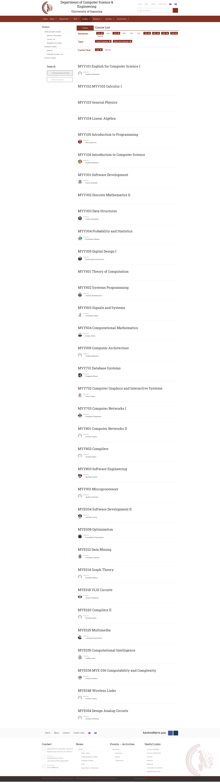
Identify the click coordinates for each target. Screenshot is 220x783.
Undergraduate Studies (52, 31)
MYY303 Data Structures (97, 211)
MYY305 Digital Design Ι (97, 251)
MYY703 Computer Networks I (102, 408)
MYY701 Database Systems (99, 368)
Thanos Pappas (154, 778)
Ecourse (149, 756)
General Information (54, 35)
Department (63, 19)
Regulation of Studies (54, 43)
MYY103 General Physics (97, 102)
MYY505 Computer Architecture (103, 348)
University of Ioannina (155, 768)
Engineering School (153, 771)
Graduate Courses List (55, 54)
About (146, 4)
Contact (153, 4)
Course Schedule (153, 749)
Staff (75, 19)
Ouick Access (122, 19)
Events (117, 757)
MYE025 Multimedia (94, 630)
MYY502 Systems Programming (103, 287)
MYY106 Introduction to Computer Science (111, 154)
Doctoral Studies (50, 58)
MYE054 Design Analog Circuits (103, 711)
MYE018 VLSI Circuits (95, 590)
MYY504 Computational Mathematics (108, 328)
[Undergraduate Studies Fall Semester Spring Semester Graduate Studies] (60, 73)
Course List (51, 39)
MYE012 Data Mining (94, 549)
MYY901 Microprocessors (98, 489)
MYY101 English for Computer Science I (109, 66)
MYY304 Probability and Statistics (105, 231)
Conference (119, 760)
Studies (85, 19)
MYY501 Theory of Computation (103, 271)
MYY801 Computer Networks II (102, 428)
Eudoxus (150, 760)
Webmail (150, 764)
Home (140, 4)
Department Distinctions (90, 768)
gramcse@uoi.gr (53, 767)
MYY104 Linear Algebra (97, 118)
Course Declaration (154, 753)
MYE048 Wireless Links (97, 690)
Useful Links (162, 4)
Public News (85, 753)
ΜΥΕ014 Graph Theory (96, 569)
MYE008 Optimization (95, 529)
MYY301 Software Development (103, 175)
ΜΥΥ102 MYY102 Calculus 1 (100, 86)
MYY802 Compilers (93, 449)
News (52, 19)
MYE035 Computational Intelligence (106, 650)
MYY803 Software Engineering (102, 469)
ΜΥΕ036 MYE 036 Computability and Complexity (117, 670)
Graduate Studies (50, 46)
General (49, 50)
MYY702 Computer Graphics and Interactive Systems (120, 388)
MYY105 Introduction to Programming (108, 134)
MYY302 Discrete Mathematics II (104, 195)
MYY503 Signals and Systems (101, 307)
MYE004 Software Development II (105, 509)
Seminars (118, 753)
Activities (108, 19)
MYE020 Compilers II (94, 610)
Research (96, 19)
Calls (83, 764)
